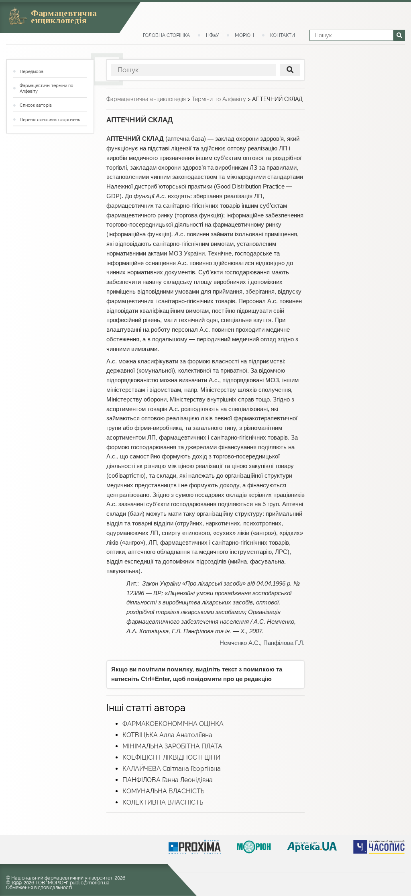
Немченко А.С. (240, 643)
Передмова (31, 71)
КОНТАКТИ (282, 35)
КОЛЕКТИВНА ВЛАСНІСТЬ (162, 802)
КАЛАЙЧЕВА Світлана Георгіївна (171, 768)
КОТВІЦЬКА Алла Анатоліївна (167, 735)
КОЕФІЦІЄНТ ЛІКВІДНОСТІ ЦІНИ (171, 757)
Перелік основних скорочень (50, 119)
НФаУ (212, 35)
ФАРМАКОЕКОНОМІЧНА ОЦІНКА (173, 724)
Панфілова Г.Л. (284, 643)
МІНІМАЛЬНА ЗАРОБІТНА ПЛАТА (172, 746)
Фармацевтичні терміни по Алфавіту (46, 88)
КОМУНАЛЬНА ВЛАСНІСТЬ (163, 791)
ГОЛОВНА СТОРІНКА (166, 35)
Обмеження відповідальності (39, 887)
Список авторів (36, 105)
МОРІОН (244, 35)
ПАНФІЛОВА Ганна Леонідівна (167, 780)
